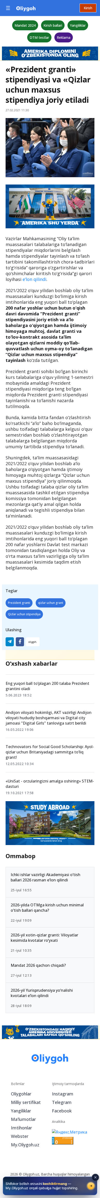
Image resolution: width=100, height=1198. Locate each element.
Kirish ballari (52, 25)
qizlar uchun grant (50, 603)
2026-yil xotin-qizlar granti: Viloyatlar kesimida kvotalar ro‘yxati (44, 937)
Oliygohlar (21, 1094)
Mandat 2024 (25, 25)
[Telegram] (10, 641)
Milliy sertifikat (26, 1102)
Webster (19, 1136)
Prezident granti (19, 603)
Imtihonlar (21, 1128)
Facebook (62, 1111)
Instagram (62, 1094)
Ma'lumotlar (23, 1119)
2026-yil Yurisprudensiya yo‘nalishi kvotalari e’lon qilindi (42, 993)
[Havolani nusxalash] (33, 641)
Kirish (88, 8)
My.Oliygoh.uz (25, 1145)
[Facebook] (20, 641)
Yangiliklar (78, 25)
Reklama (63, 37)
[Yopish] (95, 1177)
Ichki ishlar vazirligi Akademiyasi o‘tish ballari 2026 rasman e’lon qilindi (45, 877)
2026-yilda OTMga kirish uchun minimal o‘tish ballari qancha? (47, 907)
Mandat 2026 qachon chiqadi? (38, 965)
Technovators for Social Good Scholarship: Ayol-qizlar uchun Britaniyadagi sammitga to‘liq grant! (50, 752)
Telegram (62, 1102)
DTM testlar (39, 37)
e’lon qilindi (33, 279)
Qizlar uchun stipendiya (24, 614)
